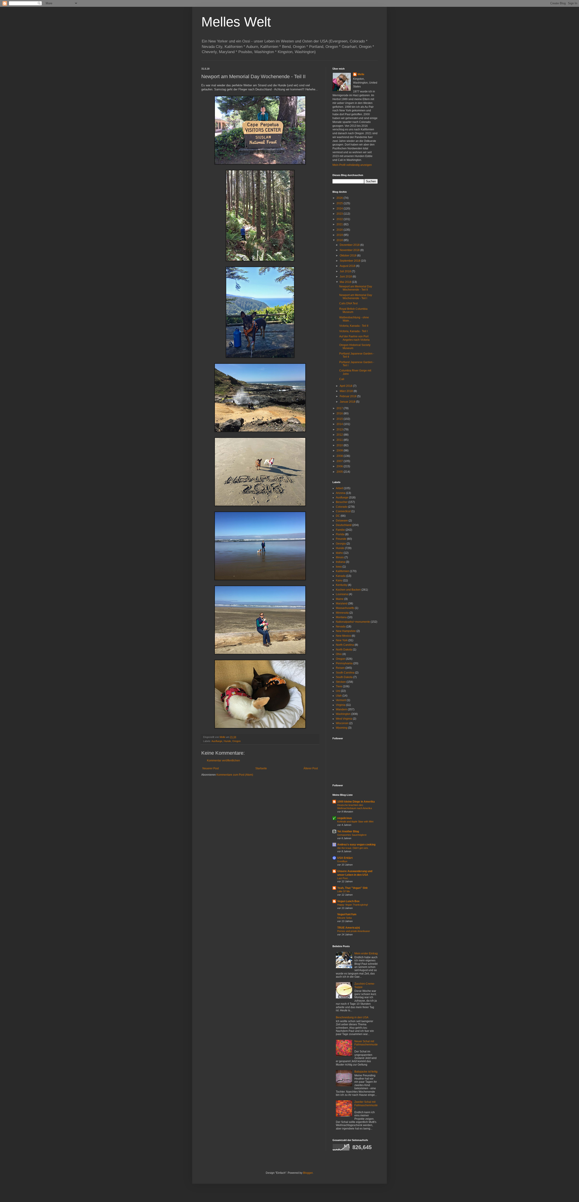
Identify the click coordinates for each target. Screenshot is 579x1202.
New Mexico (343, 635)
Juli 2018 (346, 271)
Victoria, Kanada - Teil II (353, 325)
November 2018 (350, 250)
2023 (340, 213)
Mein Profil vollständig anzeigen (352, 165)
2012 (340, 434)
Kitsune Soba (344, 917)
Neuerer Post (210, 768)
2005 (340, 471)
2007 (340, 461)
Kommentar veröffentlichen (223, 760)
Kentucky (341, 585)
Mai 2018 (346, 282)
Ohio (339, 654)
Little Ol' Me (343, 891)
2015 (340, 418)
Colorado (341, 506)
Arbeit (339, 488)
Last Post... (343, 878)
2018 (340, 240)
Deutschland (343, 525)
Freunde (341, 538)
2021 (340, 224)
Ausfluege (216, 741)
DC (338, 515)
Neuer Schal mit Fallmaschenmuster (366, 1044)
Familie (340, 529)
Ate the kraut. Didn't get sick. (353, 848)
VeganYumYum (346, 914)
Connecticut (343, 511)
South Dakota (344, 677)
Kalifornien (342, 571)
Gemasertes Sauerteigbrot (351, 834)
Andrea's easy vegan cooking (356, 844)
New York (342, 640)
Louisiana (342, 594)
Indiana (340, 561)
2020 (340, 229)
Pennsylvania (344, 663)
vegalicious (344, 818)
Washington (343, 714)
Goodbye (342, 861)
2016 (340, 413)
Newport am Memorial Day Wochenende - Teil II (355, 288)
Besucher (342, 502)
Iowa (339, 566)
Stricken (341, 681)
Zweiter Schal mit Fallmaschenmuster (366, 1105)
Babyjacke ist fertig (365, 1071)
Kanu (339, 580)
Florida (340, 534)
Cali (341, 379)
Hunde (227, 741)
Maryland (341, 603)
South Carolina (345, 672)
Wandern (341, 709)
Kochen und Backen (348, 589)
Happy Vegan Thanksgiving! (352, 904)
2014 (340, 424)
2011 (340, 439)
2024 (340, 208)
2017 (340, 408)
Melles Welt (236, 21)
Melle (361, 74)
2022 (340, 219)
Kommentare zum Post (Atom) (234, 774)
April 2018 (346, 385)
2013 (340, 429)
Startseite (261, 768)
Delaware (342, 520)
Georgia (341, 543)
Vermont (341, 700)
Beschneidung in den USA (352, 1017)
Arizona (340, 493)
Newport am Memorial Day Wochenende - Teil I (355, 296)
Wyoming (341, 727)
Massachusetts (345, 608)
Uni (338, 691)
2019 (340, 235)
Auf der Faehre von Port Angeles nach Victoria (354, 338)
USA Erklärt (345, 857)
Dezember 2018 (350, 245)
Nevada (341, 626)
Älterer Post (311, 768)
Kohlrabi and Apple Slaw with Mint (355, 821)
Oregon (236, 741)
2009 (340, 450)
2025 (340, 203)
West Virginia (344, 718)
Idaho (339, 552)
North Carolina (345, 644)
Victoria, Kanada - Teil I (353, 331)
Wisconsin (342, 723)
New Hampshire (346, 631)
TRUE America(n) (348, 927)
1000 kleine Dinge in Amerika (356, 801)
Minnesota (342, 612)
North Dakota (344, 649)
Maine (340, 599)
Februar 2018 (348, 396)
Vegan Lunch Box (348, 901)
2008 (340, 456)
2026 (340, 198)
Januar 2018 (348, 401)
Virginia (340, 705)
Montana (341, 617)
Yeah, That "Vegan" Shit (352, 888)
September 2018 (350, 260)
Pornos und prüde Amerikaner (353, 931)
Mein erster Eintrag (366, 953)
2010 (340, 445)
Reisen (340, 667)
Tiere (339, 686)
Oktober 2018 (348, 255)
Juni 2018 (346, 276)
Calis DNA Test (348, 303)
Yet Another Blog (348, 831)
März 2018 (347, 391)
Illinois (340, 557)
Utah (339, 695)
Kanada (341, 576)
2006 (340, 466)
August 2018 (348, 266)
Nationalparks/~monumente (353, 621)
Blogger (308, 1172)
